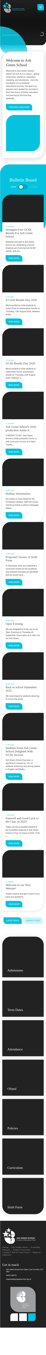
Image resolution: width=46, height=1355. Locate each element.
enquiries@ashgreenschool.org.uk (18, 1279)
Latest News (12, 920)
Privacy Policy (25, 1250)
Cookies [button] (16, 1250)
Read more (14, 258)
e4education (6, 1255)
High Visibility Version (20, 1247)
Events (33, 187)
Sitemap (5, 1247)
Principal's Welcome (19, 107)
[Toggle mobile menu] (40, 7)
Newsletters (33, 920)
